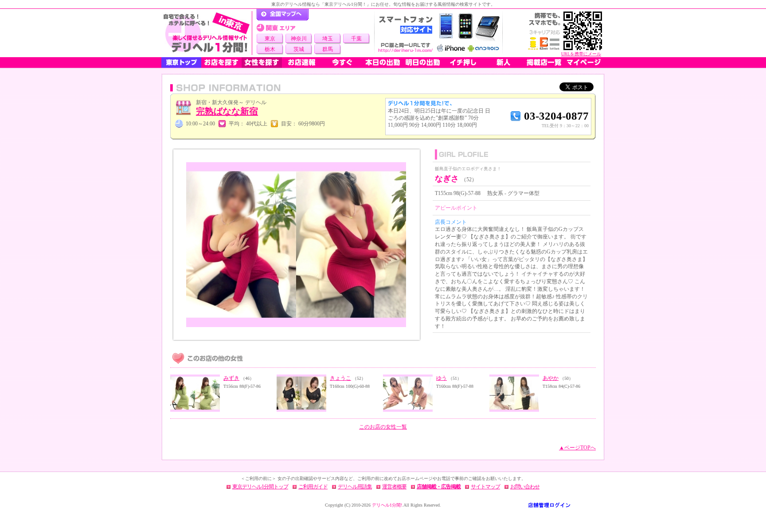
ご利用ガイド (313, 487)
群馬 (327, 49)
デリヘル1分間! (387, 505)
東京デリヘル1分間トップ (260, 487)
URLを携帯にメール (581, 53)
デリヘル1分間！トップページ (283, 14)
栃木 (270, 49)
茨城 (298, 49)
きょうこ (340, 378)
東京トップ (181, 62)
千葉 (356, 38)
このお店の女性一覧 (383, 427)
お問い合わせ (524, 487)
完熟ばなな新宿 (227, 111)
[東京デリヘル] (206, 33)
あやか (551, 378)
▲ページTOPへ (577, 448)
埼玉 (327, 38)
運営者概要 (394, 487)
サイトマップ (485, 487)
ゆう (441, 378)
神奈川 (299, 38)
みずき (231, 378)
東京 (270, 38)
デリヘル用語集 (355, 487)
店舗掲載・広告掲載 (439, 487)
